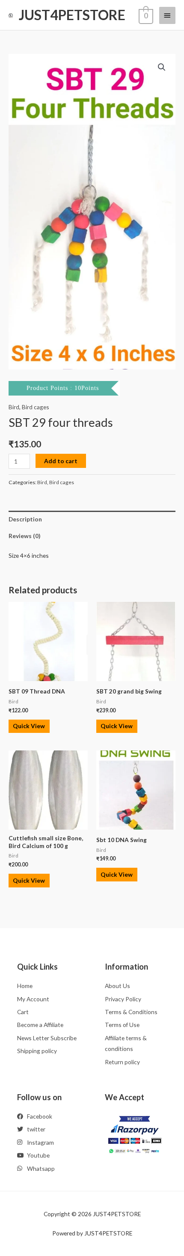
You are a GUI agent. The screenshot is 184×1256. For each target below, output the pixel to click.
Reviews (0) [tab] (24, 535)
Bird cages (35, 407)
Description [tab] (25, 519)
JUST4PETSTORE (72, 14)
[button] (161, 67)
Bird (14, 407)
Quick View (29, 725)
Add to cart (60, 460)
